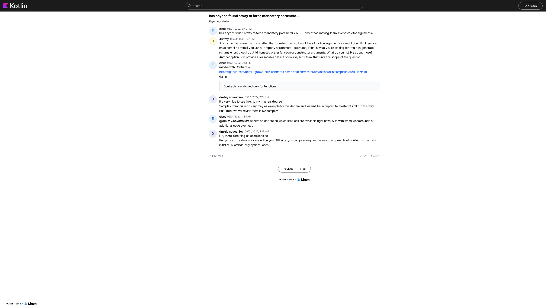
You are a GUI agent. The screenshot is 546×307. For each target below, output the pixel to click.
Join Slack (530, 6)
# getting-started (219, 21)
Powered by (14, 303)
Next (303, 168)
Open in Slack (370, 155)
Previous (287, 168)
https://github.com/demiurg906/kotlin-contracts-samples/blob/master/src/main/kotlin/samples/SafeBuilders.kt (293, 72)
